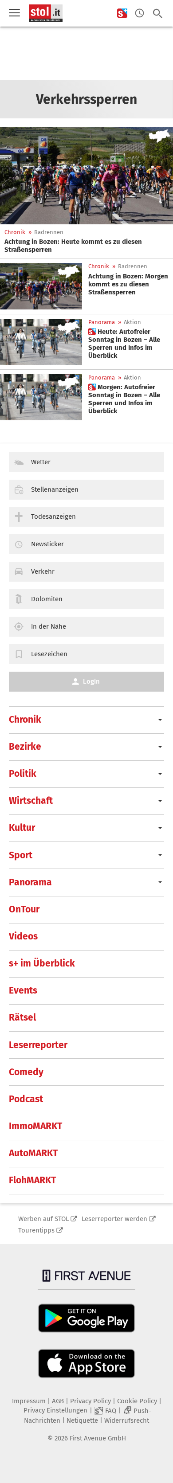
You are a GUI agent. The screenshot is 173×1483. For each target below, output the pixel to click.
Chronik (14, 232)
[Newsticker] (139, 13)
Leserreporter (38, 1045)
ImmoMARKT (35, 1126)
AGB (58, 1401)
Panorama (101, 322)
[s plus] (122, 13)
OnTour (24, 909)
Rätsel (22, 1017)
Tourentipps (36, 1230)
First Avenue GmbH (98, 1438)
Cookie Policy (137, 1401)
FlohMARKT (32, 1180)
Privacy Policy (90, 1401)
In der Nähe (48, 626)
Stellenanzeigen (55, 489)
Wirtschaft (31, 800)
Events (23, 990)
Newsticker (47, 544)
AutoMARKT (33, 1153)
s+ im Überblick (42, 963)
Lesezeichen (49, 654)
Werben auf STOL (43, 1219)
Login (91, 681)
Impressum (29, 1401)
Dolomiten (47, 599)
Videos (23, 936)
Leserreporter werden (114, 1219)
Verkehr (43, 571)
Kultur (22, 827)
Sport (20, 855)
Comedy (26, 1072)
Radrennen (48, 232)
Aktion (132, 322)
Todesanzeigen (53, 516)
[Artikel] (86, 175)
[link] (86, 246)
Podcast (26, 1099)
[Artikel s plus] (41, 342)
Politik (22, 773)
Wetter (41, 462)
